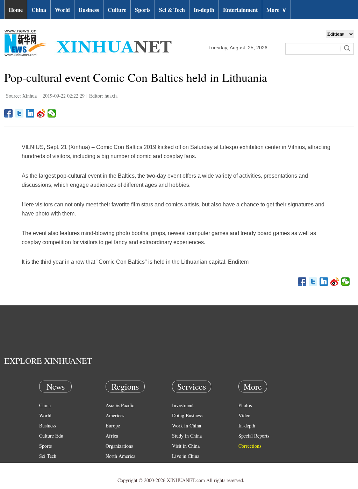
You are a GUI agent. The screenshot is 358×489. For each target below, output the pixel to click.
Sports (142, 10)
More (276, 10)
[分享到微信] (52, 113)
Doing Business (187, 415)
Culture (117, 10)
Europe (113, 425)
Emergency (183, 466)
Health (45, 466)
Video (244, 415)
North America (120, 456)
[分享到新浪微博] (41, 113)
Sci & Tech (172, 10)
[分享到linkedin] (30, 113)
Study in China (187, 435)
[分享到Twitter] (19, 113)
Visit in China (186, 445)
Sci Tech (47, 456)
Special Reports (253, 435)
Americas (115, 415)
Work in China (186, 425)
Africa (112, 435)
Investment (183, 405)
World (62, 10)
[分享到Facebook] (8, 113)
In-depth (204, 10)
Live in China (185, 456)
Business (89, 10)
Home (16, 10)
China (38, 10)
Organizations (119, 445)
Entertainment (240, 10)
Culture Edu (51, 435)
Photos (245, 405)
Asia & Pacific (120, 405)
